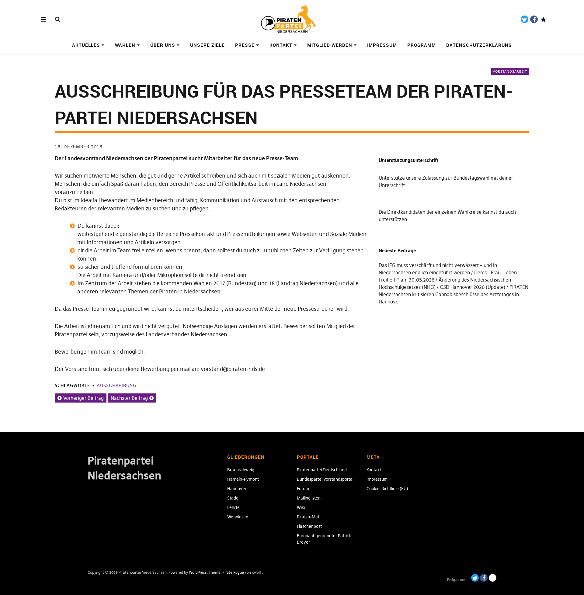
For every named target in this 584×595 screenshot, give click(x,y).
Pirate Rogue (233, 572)
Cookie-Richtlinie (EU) (387, 488)
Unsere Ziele (207, 45)
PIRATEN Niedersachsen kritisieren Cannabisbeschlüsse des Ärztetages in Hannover (453, 294)
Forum (303, 488)
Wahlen (125, 45)
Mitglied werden (329, 45)
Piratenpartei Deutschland (322, 469)
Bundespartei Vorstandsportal (325, 479)
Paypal (543, 19)
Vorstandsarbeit (510, 71)
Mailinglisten (309, 498)
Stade (232, 498)
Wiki (301, 507)
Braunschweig (240, 469)
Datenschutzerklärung (479, 45)
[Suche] (57, 19)
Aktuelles (86, 45)
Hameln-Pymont (243, 479)
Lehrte (233, 507)
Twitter (524, 19)
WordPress (198, 572)
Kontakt (280, 45)
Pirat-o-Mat (308, 517)
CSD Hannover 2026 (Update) (472, 287)
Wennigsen (237, 517)
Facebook (534, 19)
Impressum (382, 45)
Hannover (236, 488)
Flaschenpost (309, 526)
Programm (421, 45)
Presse (245, 45)
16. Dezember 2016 (79, 147)
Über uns (162, 45)
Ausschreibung (117, 385)
